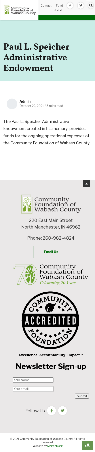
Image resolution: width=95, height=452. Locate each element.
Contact (46, 5)
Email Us (51, 252)
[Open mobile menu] (88, 2)
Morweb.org (55, 446)
